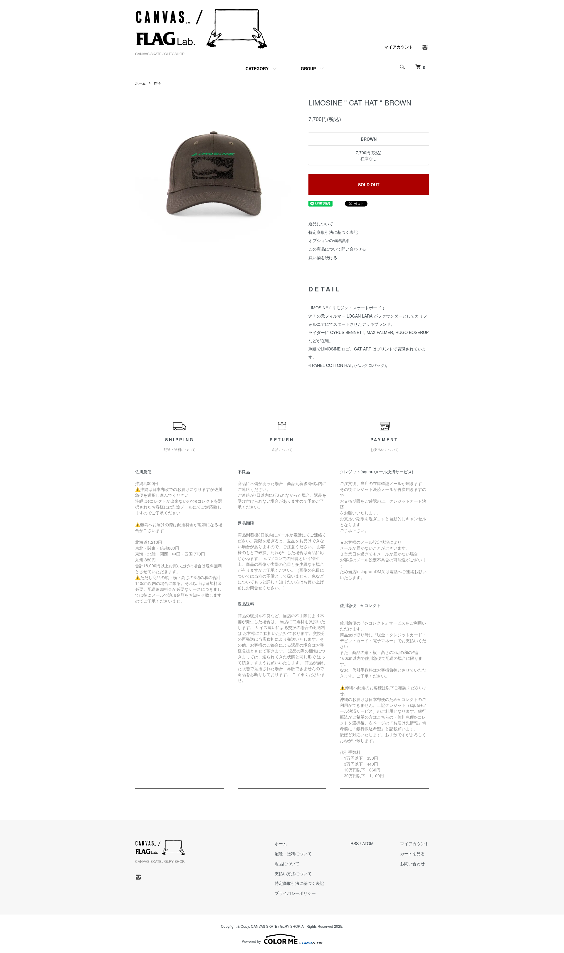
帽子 (157, 82)
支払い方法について (293, 873)
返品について (320, 223)
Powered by (251, 941)
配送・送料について (293, 853)
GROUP (308, 68)
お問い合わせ (412, 863)
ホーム (140, 82)
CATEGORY (257, 68)
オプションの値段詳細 (329, 240)
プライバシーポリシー (295, 893)
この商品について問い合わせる (337, 249)
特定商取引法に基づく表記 (333, 232)
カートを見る (412, 853)
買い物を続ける (322, 257)
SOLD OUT (369, 184)
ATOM (368, 843)
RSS (354, 843)
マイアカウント (398, 47)
